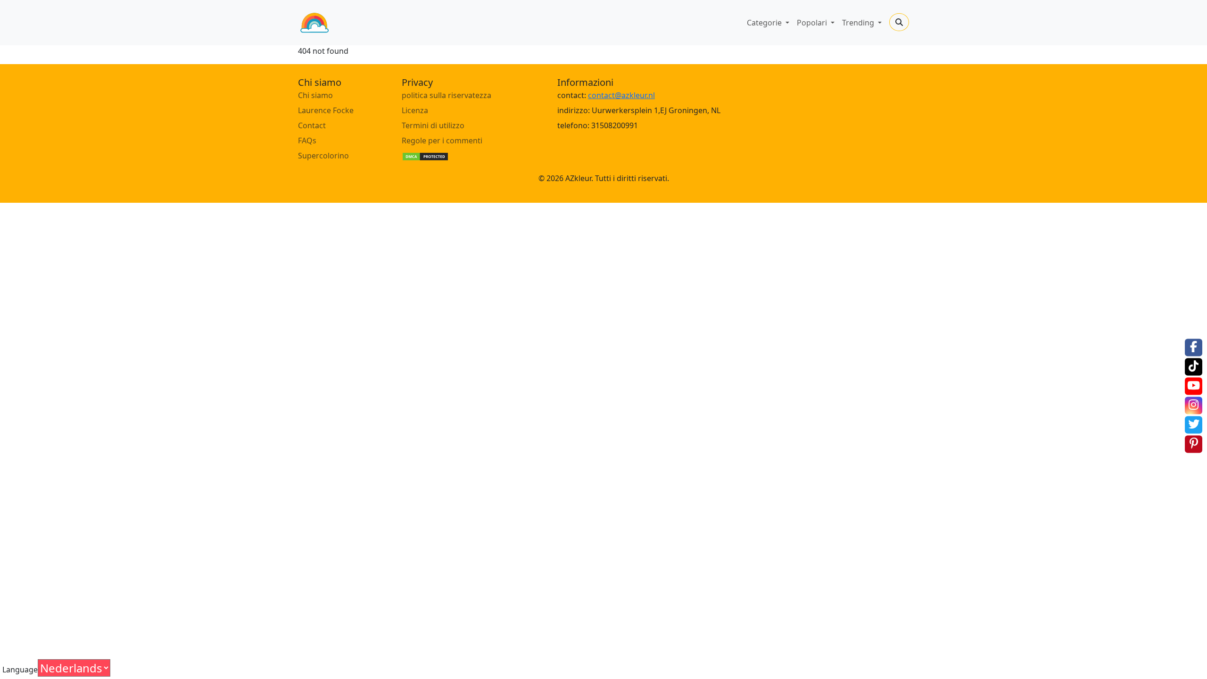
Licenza (415, 110)
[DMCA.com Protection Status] (425, 155)
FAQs (307, 140)
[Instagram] (1193, 405)
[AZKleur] (314, 22)
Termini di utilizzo (433, 125)
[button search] (899, 22)
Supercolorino (323, 155)
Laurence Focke (326, 110)
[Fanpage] (1193, 347)
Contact (312, 125)
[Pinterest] (1193, 444)
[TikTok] (1193, 366)
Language (20, 669)
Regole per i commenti (442, 140)
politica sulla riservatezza (446, 95)
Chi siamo (315, 95)
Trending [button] (859, 22)
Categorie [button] (765, 22)
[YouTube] (1193, 386)
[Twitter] (1193, 424)
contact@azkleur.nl (621, 95)
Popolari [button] (813, 22)
